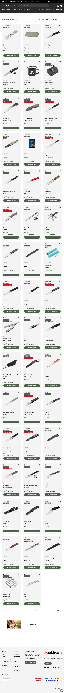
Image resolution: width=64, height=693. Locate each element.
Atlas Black (26, 302)
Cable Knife (47, 374)
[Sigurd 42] (32, 216)
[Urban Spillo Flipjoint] (32, 547)
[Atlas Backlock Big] (11, 253)
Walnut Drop (48, 191)
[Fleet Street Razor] (11, 327)
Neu (54, 9)
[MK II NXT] (53, 216)
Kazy (4, 155)
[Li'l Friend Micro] (32, 107)
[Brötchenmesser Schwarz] (11, 180)
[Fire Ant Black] (53, 35)
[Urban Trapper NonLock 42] (32, 474)
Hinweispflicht (5, 674)
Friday (4, 302)
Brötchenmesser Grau (8, 412)
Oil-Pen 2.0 (26, 338)
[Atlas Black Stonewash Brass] (32, 253)
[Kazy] (11, 144)
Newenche (6, 449)
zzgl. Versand (10, 52)
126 (36, 610)
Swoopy (5, 227)
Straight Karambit (28, 374)
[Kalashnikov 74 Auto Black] (32, 438)
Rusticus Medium (7, 558)
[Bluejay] (53, 291)
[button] (61, 5)
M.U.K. (46, 485)
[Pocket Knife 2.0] (11, 107)
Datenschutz (52, 685)
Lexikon (3, 656)
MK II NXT (47, 227)
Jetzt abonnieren (30, 662)
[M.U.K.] (53, 474)
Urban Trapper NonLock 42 (30, 485)
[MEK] (32, 583)
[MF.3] (53, 327)
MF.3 (46, 338)
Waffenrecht (16, 654)
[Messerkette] (11, 583)
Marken (20, 9)
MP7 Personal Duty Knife (51, 558)
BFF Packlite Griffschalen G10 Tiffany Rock (52, 264)
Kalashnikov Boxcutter (29, 412)
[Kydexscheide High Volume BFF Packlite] (11, 363)
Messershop (41, 9)
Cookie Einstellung (37, 685)
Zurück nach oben (32, 644)
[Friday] (11, 291)
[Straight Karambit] (32, 363)
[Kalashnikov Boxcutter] (32, 401)
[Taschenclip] (11, 510)
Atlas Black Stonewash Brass (31, 264)
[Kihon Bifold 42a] (53, 401)
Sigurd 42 (26, 227)
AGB (55, 688)
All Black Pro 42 (27, 521)
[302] (53, 510)
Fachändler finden (18, 664)
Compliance (16, 659)
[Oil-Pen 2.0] (32, 327)
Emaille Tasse (27, 82)
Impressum (60, 688)
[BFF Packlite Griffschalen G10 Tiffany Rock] (53, 253)
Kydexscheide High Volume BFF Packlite (10, 375)
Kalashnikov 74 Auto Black (30, 449)
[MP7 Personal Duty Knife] (53, 547)
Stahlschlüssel (5, 661)
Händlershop (49, 9)
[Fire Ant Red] (32, 180)
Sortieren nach (5, 19)
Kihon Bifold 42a (48, 412)
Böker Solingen (7, 685)
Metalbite (5, 46)
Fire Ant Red (27, 191)
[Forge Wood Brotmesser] (53, 144)
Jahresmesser (17, 656)
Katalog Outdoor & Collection (31, 155)
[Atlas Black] (32, 291)
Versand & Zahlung (6, 659)
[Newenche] (11, 438)
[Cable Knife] (53, 363)
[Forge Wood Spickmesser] (53, 107)
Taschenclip (6, 521)
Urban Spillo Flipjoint (29, 558)
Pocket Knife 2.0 (7, 118)
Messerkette (6, 594)
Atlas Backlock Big (7, 264)
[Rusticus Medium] (11, 547)
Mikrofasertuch (28, 46)
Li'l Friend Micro (28, 118)
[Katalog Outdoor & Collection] (32, 144)
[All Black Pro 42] (32, 510)
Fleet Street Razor (7, 338)
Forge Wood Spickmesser (51, 118)
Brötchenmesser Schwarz (9, 191)
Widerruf (4, 672)
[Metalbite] (11, 35)
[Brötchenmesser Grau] (11, 401)
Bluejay (46, 302)
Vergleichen (42, 19)
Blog (54, 1)
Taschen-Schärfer (49, 82)
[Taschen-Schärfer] (53, 71)
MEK (25, 594)
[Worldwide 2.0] (53, 438)
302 (45, 521)
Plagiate (15, 661)
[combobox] (33, 5)
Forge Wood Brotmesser (51, 155)
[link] (14, 610)
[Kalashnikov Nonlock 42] (11, 71)
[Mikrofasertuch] (32, 35)
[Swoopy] (11, 216)
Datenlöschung (45, 685)
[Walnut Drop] (53, 180)
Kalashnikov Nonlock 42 (9, 82)
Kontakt (50, 1)
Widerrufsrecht (59, 685)
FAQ (3, 654)
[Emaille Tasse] (32, 71)
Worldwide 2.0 (48, 449)
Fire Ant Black (48, 46)
